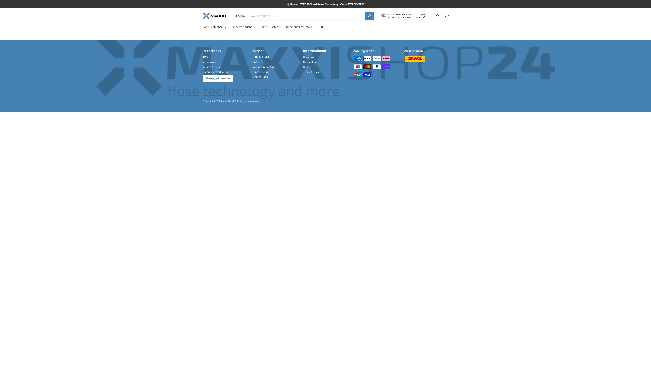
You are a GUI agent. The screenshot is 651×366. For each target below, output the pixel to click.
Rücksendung (261, 72)
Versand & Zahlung (264, 67)
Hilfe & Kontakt (261, 57)
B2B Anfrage (260, 76)
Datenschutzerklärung (216, 72)
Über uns (308, 57)
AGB (205, 57)
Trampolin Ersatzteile (299, 27)
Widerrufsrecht (212, 67)
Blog (306, 67)
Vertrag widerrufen (218, 78)
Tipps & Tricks (311, 72)
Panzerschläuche (242, 27)
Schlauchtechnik (213, 27)
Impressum (209, 62)
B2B (320, 27)
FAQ (255, 62)
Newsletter (309, 62)
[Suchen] (369, 16)
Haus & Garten (269, 27)
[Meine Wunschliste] (431, 16)
